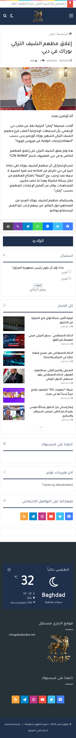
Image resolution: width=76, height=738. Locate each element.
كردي (64, 279)
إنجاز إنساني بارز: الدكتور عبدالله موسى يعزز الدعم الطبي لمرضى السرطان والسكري (51, 412)
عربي (65, 272)
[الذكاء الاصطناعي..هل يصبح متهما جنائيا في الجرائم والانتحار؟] (14, 358)
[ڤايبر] (18, 226)
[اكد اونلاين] (37, 16)
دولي (52, 34)
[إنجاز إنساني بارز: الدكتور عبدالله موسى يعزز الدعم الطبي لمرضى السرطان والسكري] (14, 412)
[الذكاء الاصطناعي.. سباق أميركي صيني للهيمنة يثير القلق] (14, 341)
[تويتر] (58, 226)
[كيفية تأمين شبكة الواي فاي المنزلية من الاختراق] (14, 323)
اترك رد (38, 241)
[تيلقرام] (28, 226)
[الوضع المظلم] (12, 17)
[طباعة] (8, 226)
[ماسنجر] (48, 226)
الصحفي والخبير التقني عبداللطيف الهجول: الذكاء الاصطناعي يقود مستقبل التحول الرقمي (53, 375)
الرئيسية (63, 34)
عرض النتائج (38, 290)
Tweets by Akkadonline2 (57, 485)
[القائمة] (71, 17)
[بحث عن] (5, 17)
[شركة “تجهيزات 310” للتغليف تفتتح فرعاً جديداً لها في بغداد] (14, 395)
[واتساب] (37, 226)
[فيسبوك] (68, 226)
